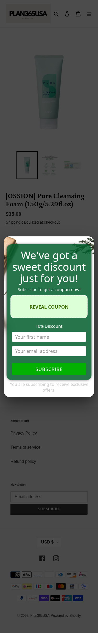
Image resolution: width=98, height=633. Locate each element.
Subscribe (49, 369)
